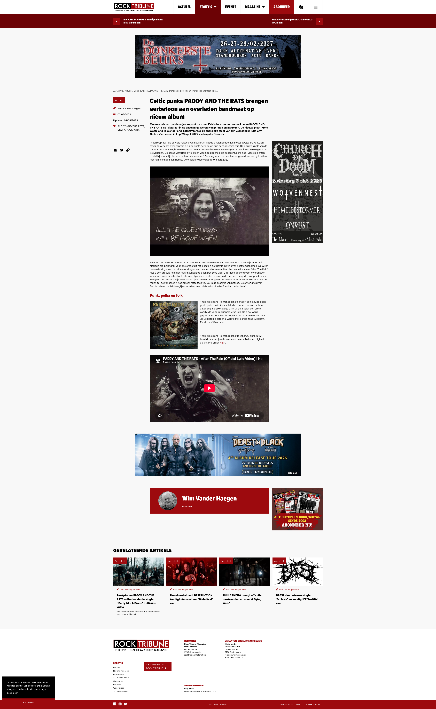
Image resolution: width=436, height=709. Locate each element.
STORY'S (118, 663)
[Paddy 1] (209, 211)
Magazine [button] (252, 7)
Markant (117, 667)
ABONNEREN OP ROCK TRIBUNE (155, 666)
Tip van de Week (121, 691)
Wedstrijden (118, 688)
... (114, 91)
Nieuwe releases (121, 671)
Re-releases (118, 674)
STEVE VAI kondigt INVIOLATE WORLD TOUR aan (292, 21)
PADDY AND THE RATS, (131, 126)
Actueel (184, 7)
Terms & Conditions (289, 704)
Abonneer (282, 7)
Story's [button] (206, 7)
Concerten (118, 681)
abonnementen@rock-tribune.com (200, 691)
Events (230, 7)
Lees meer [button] (12, 693)
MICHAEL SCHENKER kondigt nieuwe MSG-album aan (143, 21)
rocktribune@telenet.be (195, 655)
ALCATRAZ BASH (121, 677)
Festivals (117, 684)
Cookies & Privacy (313, 704)
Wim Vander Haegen (129, 108)
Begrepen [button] (29, 703)
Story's (119, 91)
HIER (222, 342)
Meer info (186, 506)
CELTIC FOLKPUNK (128, 129)
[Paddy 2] (174, 325)
